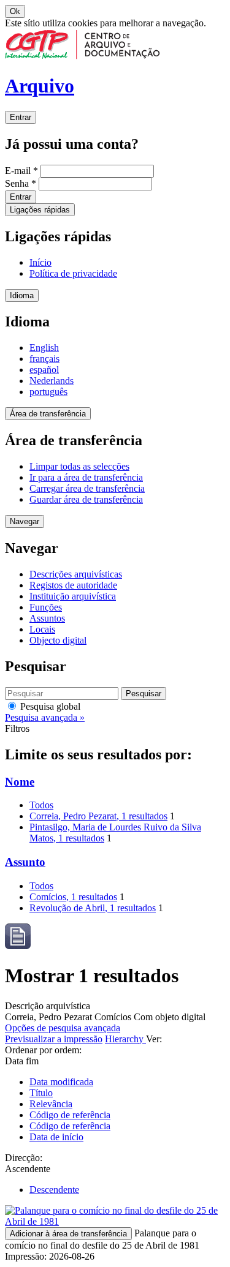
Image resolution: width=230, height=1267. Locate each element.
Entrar (20, 117)
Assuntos (47, 618)
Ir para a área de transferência (86, 477)
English (44, 347)
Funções (45, 607)
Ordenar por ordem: (43, 1050)
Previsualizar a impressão (53, 1039)
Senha (20, 183)
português (48, 391)
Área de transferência (48, 413)
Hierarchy (125, 1039)
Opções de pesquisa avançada (62, 1028)
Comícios (73, 897)
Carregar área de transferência (87, 488)
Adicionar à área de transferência (68, 1233)
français (44, 358)
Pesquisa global (49, 706)
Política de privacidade (73, 273)
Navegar (24, 521)
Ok (15, 11)
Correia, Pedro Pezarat (98, 816)
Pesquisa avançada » (45, 717)
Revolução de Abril (92, 908)
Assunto (25, 861)
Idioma (22, 295)
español (44, 369)
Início (40, 262)
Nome (19, 781)
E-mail (21, 170)
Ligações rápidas (40, 209)
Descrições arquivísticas (75, 574)
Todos (41, 805)
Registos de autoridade (73, 585)
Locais (42, 629)
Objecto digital (57, 640)
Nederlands (51, 380)
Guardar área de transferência (86, 499)
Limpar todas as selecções (79, 466)
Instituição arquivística (72, 596)
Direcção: (23, 1157)
